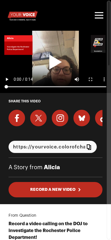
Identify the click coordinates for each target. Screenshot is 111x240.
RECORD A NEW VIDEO (52, 189)
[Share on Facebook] (17, 118)
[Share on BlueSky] (81, 118)
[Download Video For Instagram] (60, 118)
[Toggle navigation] (98, 15)
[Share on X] (38, 118)
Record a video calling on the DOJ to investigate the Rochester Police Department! (48, 231)
